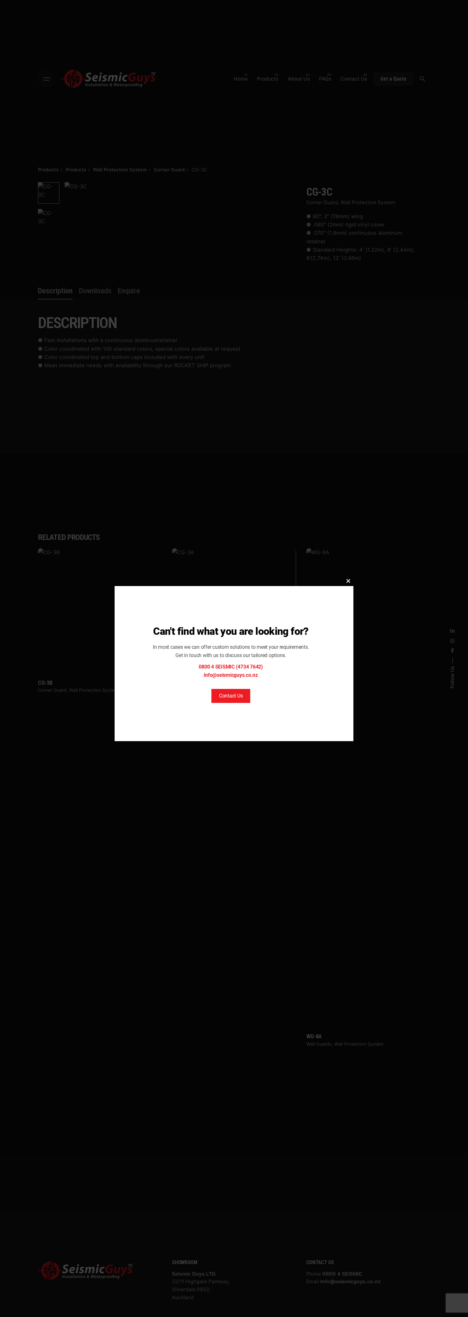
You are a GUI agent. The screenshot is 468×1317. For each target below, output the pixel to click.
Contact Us (231, 696)
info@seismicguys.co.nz (231, 675)
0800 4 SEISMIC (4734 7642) (231, 667)
